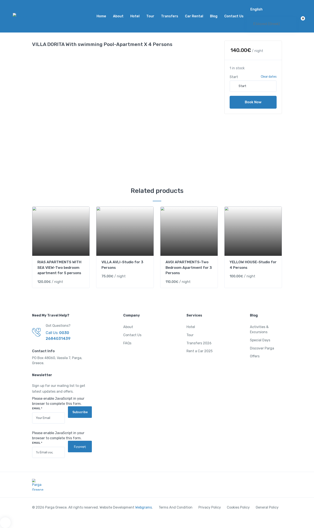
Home (101, 16)
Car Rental (194, 16)
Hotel (134, 16)
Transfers (169, 16)
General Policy (267, 507)
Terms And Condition (175, 507)
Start (234, 77)
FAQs (127, 343)
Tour (150, 16)
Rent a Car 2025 (199, 351)
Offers (255, 356)
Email (37, 408)
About (118, 16)
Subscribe (80, 412)
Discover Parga (262, 348)
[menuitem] (271, 9)
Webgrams (143, 507)
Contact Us (234, 16)
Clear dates (269, 76)
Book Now (253, 102)
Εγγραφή (80, 446)
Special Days (260, 340)
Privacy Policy (209, 507)
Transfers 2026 (198, 343)
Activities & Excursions (259, 329)
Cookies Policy (238, 507)
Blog (213, 16)
